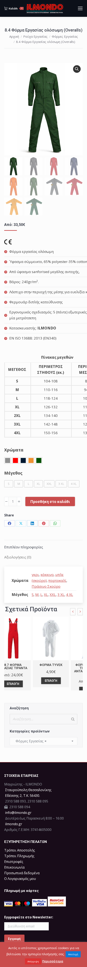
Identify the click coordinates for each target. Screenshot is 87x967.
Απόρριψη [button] (33, 961)
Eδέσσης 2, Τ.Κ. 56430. (22, 795)
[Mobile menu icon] (80, 8)
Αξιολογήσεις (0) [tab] (17, 557)
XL (46, 594)
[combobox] (43, 741)
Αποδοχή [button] (73, 954)
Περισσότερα (52, 961)
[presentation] (72, 611)
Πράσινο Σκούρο (46, 586)
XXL (53, 594)
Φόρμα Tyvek (50, 665)
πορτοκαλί (57, 580)
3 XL (60, 594)
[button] (77, 69)
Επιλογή (13, 684)
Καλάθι (15, 8)
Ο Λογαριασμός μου (20, 878)
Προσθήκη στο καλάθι (50, 501)
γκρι (35, 574)
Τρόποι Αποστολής (19, 850)
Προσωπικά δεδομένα (21, 873)
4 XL (69, 594)
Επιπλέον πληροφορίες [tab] (23, 547)
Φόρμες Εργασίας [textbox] (29, 741)
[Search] (73, 719)
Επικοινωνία (14, 867)
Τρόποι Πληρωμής (19, 856)
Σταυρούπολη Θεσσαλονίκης (28, 790)
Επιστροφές (13, 861)
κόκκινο (47, 574)
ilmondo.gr (13, 824)
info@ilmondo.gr (18, 812)
